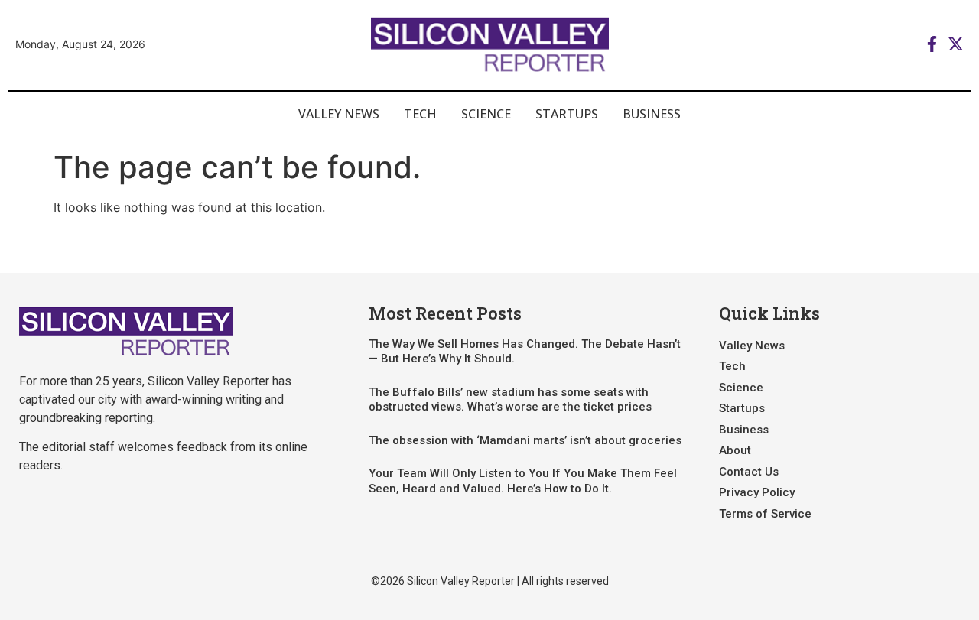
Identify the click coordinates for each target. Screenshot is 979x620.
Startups (566, 113)
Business (652, 113)
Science (486, 113)
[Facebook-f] (932, 44)
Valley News (338, 113)
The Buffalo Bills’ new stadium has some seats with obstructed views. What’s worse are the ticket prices (510, 399)
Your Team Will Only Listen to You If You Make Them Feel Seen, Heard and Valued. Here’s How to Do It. (523, 480)
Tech (420, 113)
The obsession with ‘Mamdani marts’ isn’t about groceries (525, 440)
